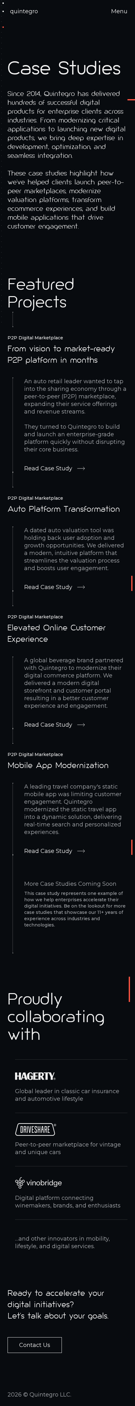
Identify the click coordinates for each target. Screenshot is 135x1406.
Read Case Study (48, 468)
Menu (119, 11)
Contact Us (34, 1345)
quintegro (24, 11)
